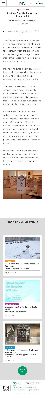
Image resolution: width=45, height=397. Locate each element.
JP (37, 3)
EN (41, 3)
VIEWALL (22, 370)
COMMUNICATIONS (13, 31)
